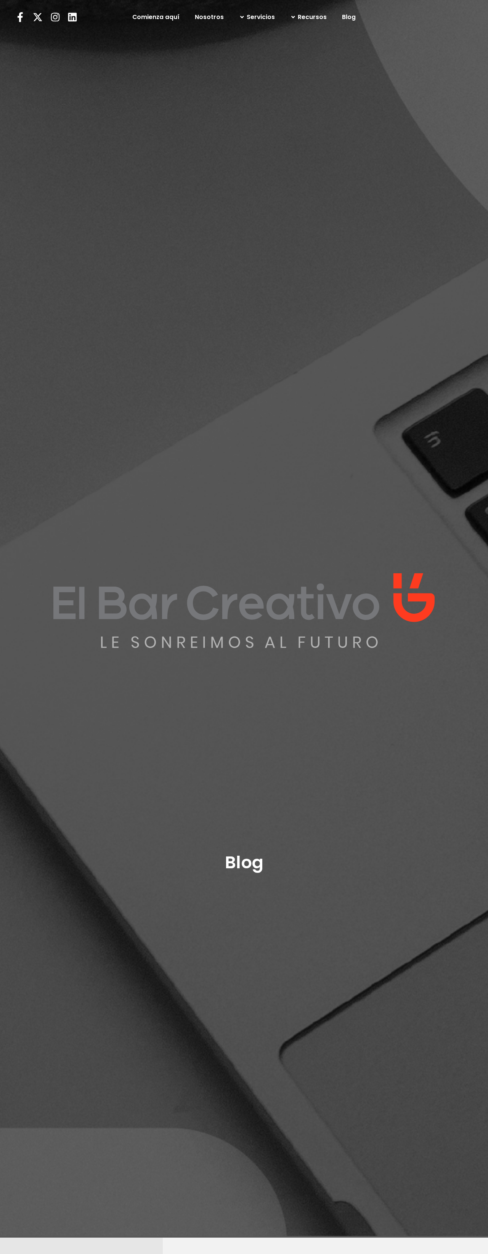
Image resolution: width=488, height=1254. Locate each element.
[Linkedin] (72, 17)
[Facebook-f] (20, 17)
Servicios (261, 17)
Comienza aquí (156, 17)
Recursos (312, 17)
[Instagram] (55, 17)
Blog (349, 17)
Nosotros (209, 17)
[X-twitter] (38, 17)
